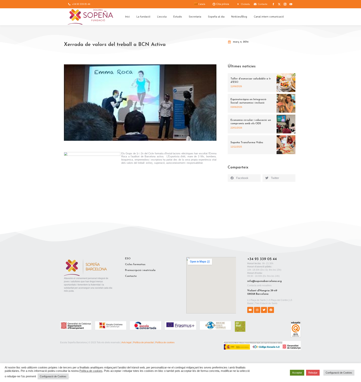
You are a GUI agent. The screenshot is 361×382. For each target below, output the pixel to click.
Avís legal (126, 342)
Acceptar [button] (297, 372)
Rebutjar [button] (312, 372)
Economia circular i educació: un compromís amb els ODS (251, 122)
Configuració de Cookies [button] (53, 376)
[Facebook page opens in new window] (273, 4)
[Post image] (286, 82)
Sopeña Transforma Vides (247, 142)
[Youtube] (250, 310)
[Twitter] (264, 310)
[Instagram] (257, 310)
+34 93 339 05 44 (81, 4)
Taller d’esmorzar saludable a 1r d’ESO (251, 80)
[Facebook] (271, 310)
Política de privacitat (143, 342)
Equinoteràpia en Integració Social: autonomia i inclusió (248, 101)
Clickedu (245, 4)
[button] (244, 178)
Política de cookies (164, 342)
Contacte (262, 4)
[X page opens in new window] (279, 4)
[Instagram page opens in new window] (285, 4)
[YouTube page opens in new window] (290, 4)
